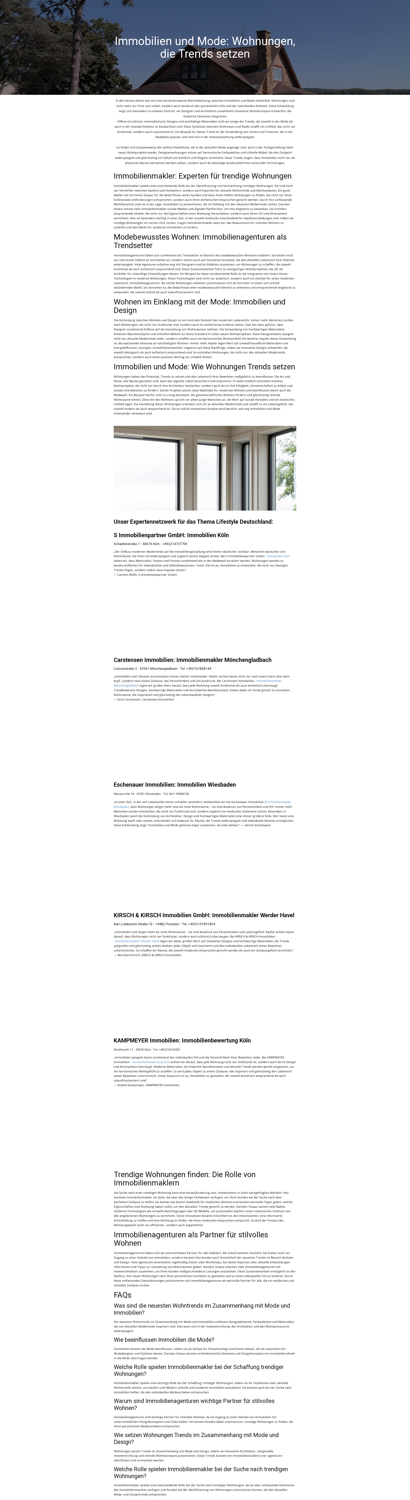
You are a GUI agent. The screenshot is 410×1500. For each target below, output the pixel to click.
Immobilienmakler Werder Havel (137, 941)
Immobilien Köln (278, 556)
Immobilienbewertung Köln (151, 1062)
